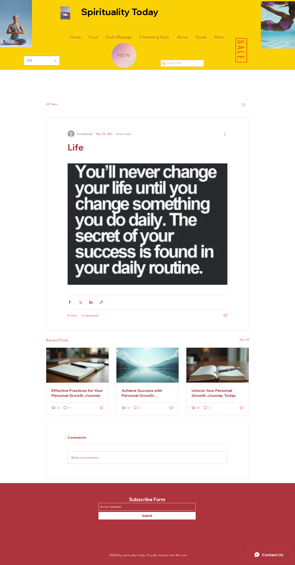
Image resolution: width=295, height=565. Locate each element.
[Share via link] (101, 302)
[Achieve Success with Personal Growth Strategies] (147, 365)
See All (244, 339)
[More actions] (224, 133)
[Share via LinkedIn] (91, 302)
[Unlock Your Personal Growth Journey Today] (217, 365)
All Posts (51, 104)
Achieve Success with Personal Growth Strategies (142, 393)
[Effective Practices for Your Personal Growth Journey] (77, 365)
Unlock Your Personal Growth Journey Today (214, 393)
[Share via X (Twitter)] (80, 302)
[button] (243, 104)
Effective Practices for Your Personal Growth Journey (77, 393)
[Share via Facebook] (70, 302)
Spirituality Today (120, 11)
